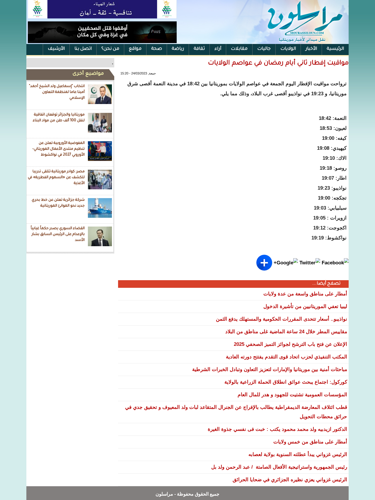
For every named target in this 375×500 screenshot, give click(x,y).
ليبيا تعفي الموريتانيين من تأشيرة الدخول (305, 306)
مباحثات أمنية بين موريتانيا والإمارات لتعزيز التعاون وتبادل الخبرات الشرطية (269, 369)
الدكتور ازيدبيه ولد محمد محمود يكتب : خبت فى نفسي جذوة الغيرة (277, 429)
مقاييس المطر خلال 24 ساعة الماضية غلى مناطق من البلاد (286, 331)
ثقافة (199, 49)
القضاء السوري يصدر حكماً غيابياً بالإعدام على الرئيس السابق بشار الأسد (58, 234)
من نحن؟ (110, 49)
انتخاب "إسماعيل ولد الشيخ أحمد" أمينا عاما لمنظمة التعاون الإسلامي (57, 92)
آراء (217, 49)
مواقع (135, 49)
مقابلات (239, 49)
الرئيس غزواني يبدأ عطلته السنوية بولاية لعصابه (297, 454)
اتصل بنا (83, 49)
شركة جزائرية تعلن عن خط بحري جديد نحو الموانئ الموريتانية (58, 203)
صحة (156, 49)
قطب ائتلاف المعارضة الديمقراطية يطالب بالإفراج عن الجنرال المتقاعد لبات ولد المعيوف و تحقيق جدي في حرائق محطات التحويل (236, 411)
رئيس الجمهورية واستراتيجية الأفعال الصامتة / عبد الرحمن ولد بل (279, 467)
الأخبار (311, 49)
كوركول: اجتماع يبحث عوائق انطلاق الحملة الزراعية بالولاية (285, 382)
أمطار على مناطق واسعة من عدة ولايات (305, 294)
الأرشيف (56, 49)
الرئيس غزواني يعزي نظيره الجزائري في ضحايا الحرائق (290, 479)
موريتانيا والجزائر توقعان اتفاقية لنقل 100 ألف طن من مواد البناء (59, 118)
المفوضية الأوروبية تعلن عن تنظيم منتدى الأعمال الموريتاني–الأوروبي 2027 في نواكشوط (58, 149)
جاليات (264, 49)
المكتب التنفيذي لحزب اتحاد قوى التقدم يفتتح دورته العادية (286, 357)
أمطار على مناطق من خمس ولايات (310, 442)
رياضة (178, 49)
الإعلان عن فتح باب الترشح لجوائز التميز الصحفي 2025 (290, 344)
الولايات (288, 49)
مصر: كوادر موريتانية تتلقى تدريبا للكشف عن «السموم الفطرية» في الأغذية (56, 177)
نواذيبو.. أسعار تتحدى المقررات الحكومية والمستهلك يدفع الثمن (281, 319)
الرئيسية (335, 49)
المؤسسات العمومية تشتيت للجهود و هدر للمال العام (292, 394)
